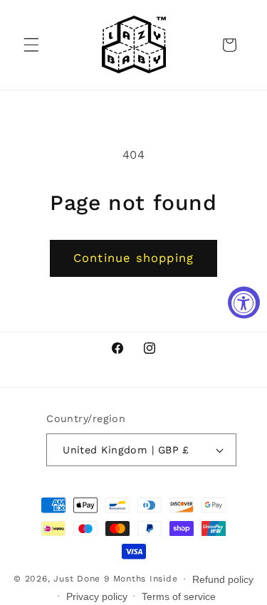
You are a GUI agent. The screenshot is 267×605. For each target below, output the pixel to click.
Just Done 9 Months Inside (115, 579)
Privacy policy (96, 596)
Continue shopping (133, 258)
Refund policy (222, 579)
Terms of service (179, 596)
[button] (31, 45)
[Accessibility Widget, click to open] (244, 303)
